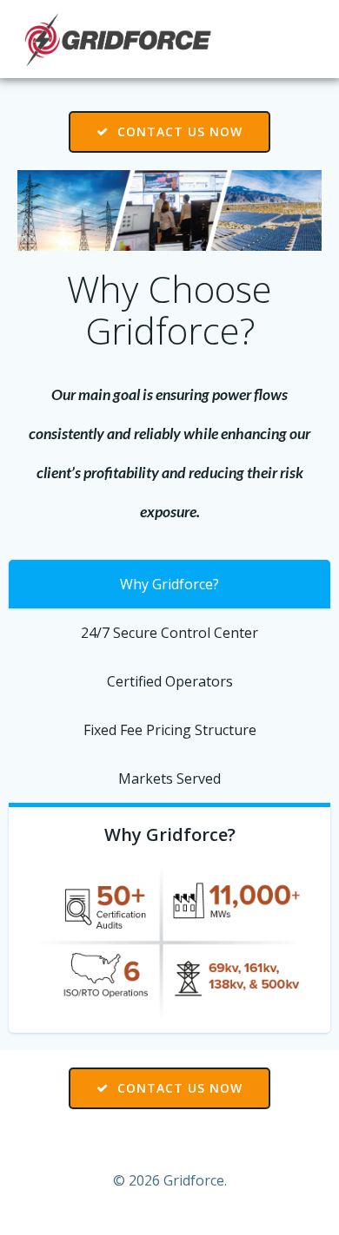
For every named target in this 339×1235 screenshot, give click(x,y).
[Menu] (302, 39)
